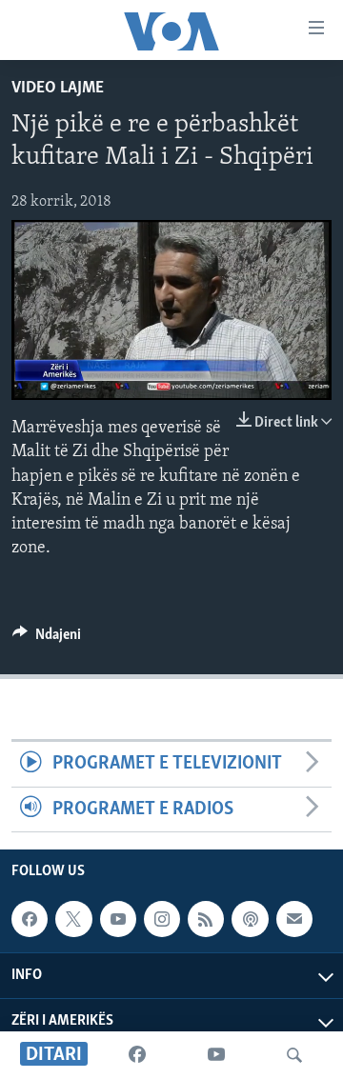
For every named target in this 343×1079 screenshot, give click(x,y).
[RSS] (206, 919)
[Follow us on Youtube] (118, 919)
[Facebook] (137, 1055)
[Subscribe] (294, 919)
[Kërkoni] (294, 1055)
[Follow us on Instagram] (162, 919)
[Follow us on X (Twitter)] (73, 919)
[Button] (46, 639)
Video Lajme (57, 88)
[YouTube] (216, 1055)
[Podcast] (250, 919)
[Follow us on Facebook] (29, 919)
